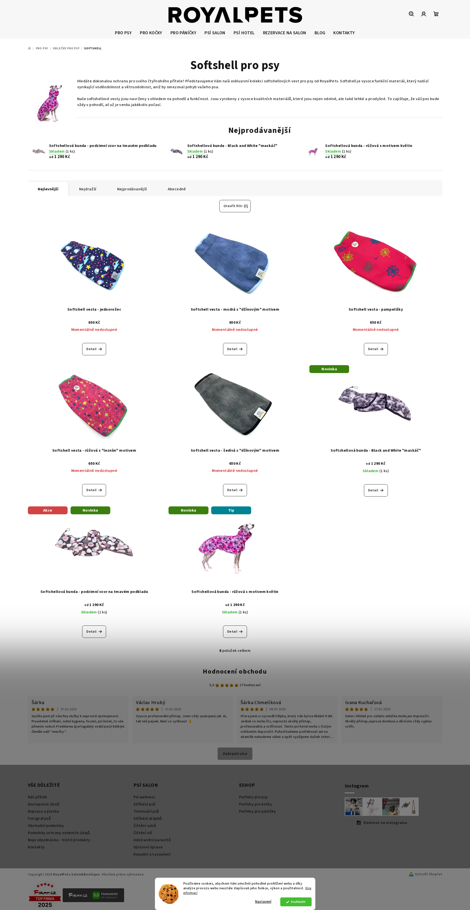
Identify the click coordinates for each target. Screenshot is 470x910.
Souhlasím (298, 901)
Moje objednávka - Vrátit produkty (59, 840)
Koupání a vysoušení (152, 854)
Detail (91, 349)
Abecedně (177, 189)
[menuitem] (123, 33)
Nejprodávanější (132, 189)
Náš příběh (37, 797)
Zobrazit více (235, 753)
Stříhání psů (144, 804)
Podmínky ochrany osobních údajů (59, 833)
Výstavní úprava (148, 847)
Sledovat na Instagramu (385, 822)
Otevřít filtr (233, 206)
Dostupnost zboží (44, 804)
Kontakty (36, 847)
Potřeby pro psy (253, 797)
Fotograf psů (39, 818)
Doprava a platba (43, 811)
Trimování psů (146, 811)
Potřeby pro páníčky (257, 811)
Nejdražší (87, 189)
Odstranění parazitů (152, 840)
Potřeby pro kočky (255, 804)
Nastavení (263, 901)
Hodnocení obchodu (235, 671)
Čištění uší (142, 833)
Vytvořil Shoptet (428, 874)
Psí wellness (144, 797)
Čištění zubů (144, 825)
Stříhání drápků (147, 818)
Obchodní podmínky (46, 825)
